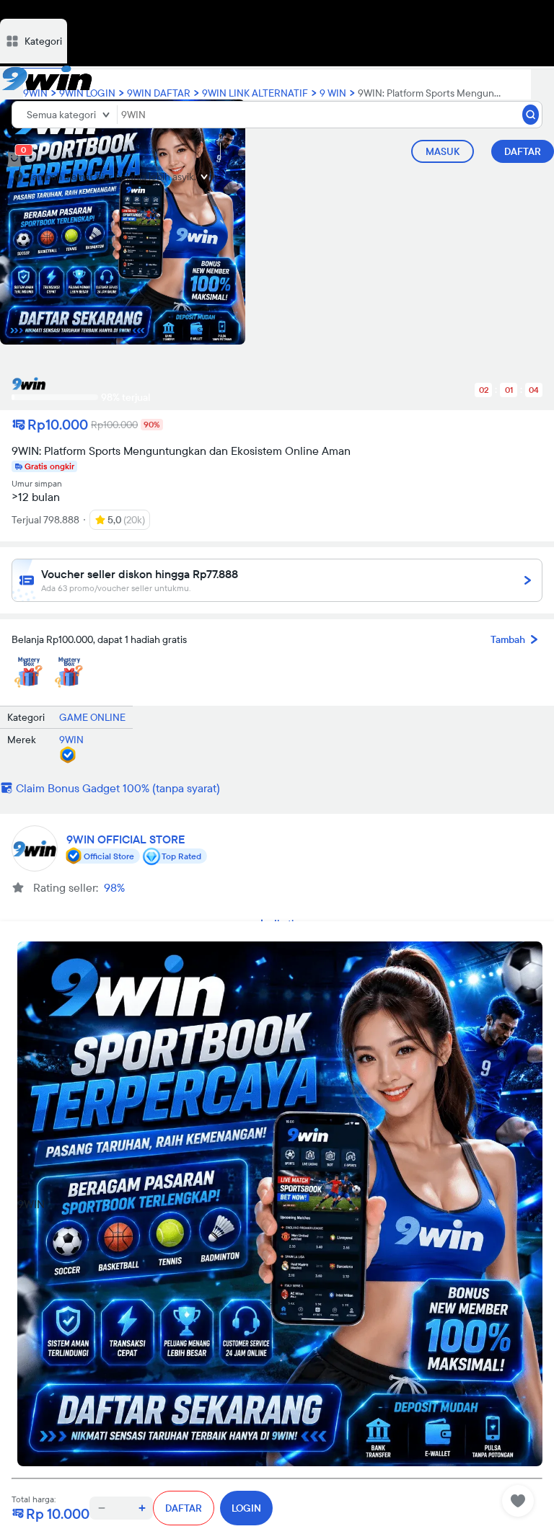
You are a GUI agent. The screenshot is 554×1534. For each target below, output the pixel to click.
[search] (530, 115)
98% (114, 887)
